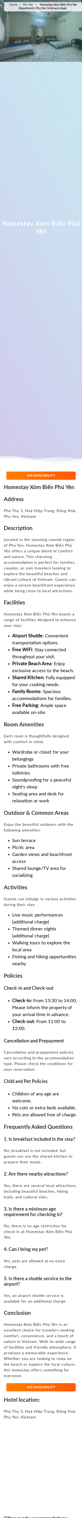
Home (13, 4)
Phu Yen (28, 4)
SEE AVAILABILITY (41, 475)
